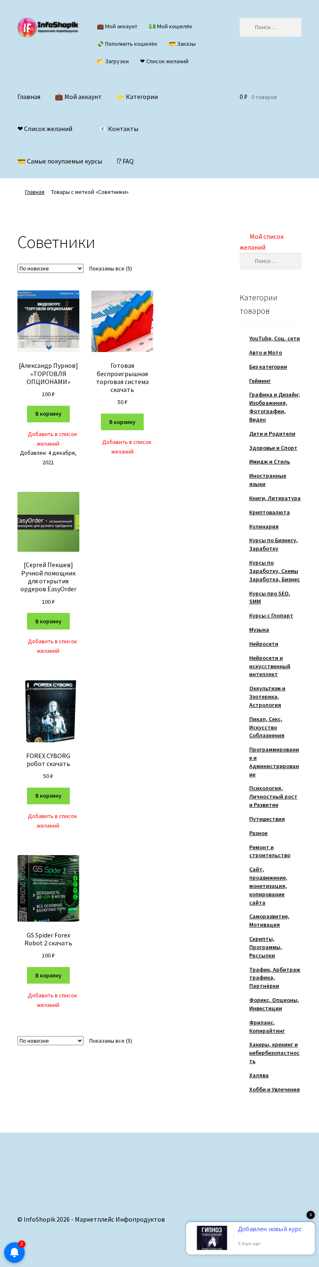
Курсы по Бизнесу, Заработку (273, 544)
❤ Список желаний (164, 61)
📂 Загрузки (113, 61)
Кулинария (264, 526)
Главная (28, 96)
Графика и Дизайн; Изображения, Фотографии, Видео (274, 407)
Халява (259, 1075)
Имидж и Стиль (269, 461)
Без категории (268, 366)
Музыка (259, 629)
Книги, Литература (275, 498)
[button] (48, 438)
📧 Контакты (118, 128)
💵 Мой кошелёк (170, 26)
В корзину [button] (48, 413)
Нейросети (263, 643)
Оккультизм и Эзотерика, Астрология (267, 696)
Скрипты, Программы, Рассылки (265, 947)
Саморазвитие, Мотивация (269, 920)
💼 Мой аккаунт (117, 26)
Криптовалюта (269, 512)
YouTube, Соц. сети (274, 338)
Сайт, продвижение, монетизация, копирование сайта (268, 885)
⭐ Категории (137, 96)
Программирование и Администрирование (274, 762)
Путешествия (267, 819)
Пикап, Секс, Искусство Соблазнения (267, 727)
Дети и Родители (272, 433)
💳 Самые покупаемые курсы (59, 161)
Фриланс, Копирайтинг (267, 1026)
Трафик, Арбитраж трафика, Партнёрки (274, 978)
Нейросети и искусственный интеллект (269, 666)
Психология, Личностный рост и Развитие (273, 796)
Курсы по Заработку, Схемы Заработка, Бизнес (274, 571)
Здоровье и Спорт (273, 447)
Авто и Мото (265, 352)
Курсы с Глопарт (271, 615)
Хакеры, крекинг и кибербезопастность (274, 1053)
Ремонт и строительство (269, 851)
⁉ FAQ (125, 161)
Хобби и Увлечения (274, 1089)
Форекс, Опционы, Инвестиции (274, 1004)
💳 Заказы (182, 43)
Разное (258, 833)
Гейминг (260, 380)
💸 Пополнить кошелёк (127, 43)
